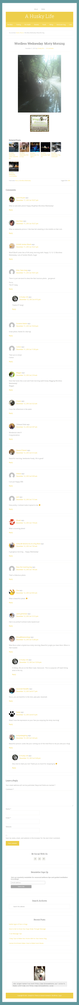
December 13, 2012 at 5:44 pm (30, 758)
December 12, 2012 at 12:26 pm (27, 640)
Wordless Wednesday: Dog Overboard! (55, 155)
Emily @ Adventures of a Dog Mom (28, 544)
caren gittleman (21, 614)
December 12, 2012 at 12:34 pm (30, 662)
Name (8, 809)
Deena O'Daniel (21, 450)
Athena (18, 474)
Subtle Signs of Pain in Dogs (18, 924)
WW (69, 180)
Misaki (18, 520)
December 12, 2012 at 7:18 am (26, 523)
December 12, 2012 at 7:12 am (26, 499)
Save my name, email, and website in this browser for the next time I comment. (33, 838)
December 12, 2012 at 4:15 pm (30, 299)
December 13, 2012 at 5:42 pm (26, 738)
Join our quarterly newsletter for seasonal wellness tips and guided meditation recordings (39, 878)
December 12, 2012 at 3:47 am (26, 427)
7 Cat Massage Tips (15, 934)
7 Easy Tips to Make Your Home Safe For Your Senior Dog (28, 938)
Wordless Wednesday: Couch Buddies (13, 174)
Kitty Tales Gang (21, 270)
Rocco (17, 180)
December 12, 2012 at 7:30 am (26, 546)
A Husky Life (39, 16)
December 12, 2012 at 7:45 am (26, 570)
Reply (11, 210)
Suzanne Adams (21, 323)
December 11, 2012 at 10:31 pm (27, 273)
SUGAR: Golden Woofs (23, 244)
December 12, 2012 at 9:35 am (26, 593)
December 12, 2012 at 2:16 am (26, 375)
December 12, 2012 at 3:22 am (26, 404)
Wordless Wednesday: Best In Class (24, 155)
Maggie (18, 373)
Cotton (18, 347)
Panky (18, 712)
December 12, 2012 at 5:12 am (26, 453)
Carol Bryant (20, 198)
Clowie (18, 401)
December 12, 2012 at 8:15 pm (26, 715)
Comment (10, 789)
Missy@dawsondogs (23, 637)
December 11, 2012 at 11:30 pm (27, 349)
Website (8, 827)
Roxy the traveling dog (24, 567)
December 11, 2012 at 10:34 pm (27, 326)
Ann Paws (19, 221)
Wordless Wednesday (25, 180)
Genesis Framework (45, 995)
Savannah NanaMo (22, 689)
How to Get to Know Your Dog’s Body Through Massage (27, 929)
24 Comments (50, 48)
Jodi (17, 497)
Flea (17, 590)
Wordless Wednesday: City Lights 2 (34, 155)
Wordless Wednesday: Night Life (45, 155)
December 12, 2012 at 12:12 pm (27, 616)
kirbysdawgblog (22, 735)
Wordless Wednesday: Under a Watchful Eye (13, 156)
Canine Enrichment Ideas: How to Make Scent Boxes (26, 943)
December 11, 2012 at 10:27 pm (27, 200)
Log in (60, 995)
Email (8, 818)
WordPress (55, 995)
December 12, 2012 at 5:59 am (26, 476)
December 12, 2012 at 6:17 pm (26, 691)
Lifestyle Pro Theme (33, 995)
